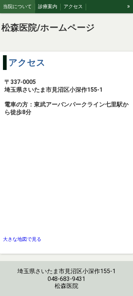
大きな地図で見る (22, 239)
